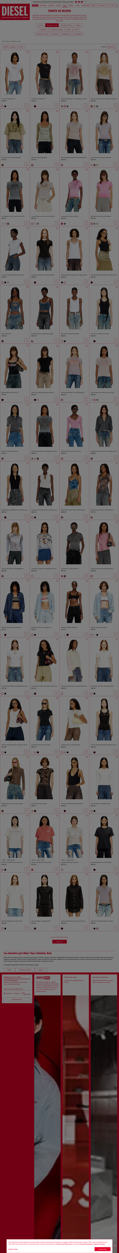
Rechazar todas (13, 1249)
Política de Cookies (99, 1244)
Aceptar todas (102, 1249)
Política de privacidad (86, 1244)
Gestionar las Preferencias (64, 1244)
